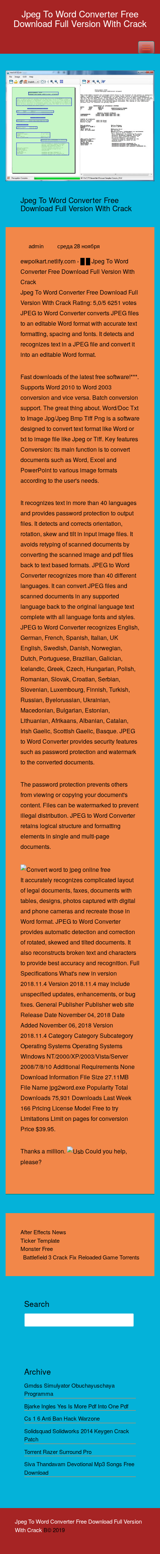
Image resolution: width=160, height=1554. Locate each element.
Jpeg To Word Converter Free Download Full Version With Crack (80, 18)
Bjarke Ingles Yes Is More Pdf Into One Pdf (76, 1406)
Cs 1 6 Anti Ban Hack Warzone (62, 1418)
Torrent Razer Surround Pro (58, 1451)
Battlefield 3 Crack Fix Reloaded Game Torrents (81, 1257)
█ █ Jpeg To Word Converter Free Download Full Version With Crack (77, 271)
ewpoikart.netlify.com (48, 261)
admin (36, 246)
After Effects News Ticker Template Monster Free (43, 1240)
